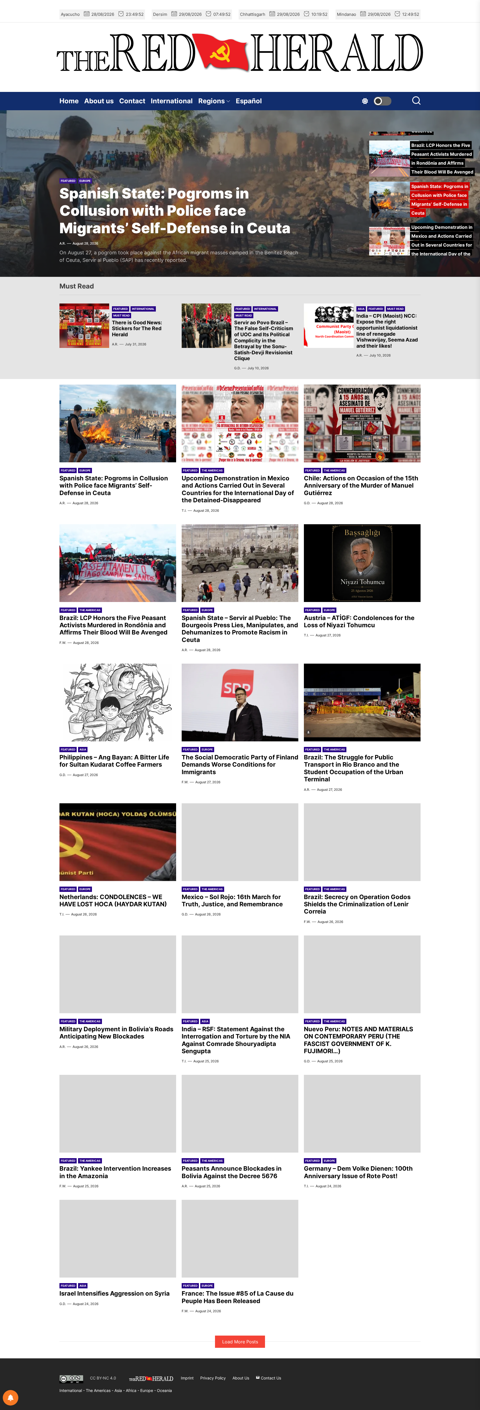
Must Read (121, 315)
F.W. (62, 643)
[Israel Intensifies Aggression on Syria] (117, 1239)
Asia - (120, 1390)
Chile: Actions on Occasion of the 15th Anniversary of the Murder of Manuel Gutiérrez (361, 485)
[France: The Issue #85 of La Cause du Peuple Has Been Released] (240, 1239)
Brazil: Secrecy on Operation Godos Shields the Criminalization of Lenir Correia (357, 904)
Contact (132, 101)
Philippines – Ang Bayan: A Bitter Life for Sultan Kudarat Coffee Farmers (114, 761)
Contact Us (270, 1378)
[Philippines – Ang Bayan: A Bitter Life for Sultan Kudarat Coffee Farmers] (117, 702)
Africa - (133, 1390)
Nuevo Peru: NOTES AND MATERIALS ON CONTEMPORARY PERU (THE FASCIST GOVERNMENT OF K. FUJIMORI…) (358, 1040)
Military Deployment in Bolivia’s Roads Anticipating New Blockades (116, 1032)
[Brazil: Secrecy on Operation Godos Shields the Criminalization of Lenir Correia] (362, 842)
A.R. (62, 243)
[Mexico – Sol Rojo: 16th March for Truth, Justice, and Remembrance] (240, 842)
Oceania (164, 1390)
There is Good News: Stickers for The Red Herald (137, 328)
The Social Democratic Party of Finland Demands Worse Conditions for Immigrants (240, 765)
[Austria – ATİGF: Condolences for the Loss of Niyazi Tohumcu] (362, 563)
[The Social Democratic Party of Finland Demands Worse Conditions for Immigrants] (240, 702)
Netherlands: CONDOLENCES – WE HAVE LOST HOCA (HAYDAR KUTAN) (113, 900)
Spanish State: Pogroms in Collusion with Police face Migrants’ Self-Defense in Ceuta (175, 211)
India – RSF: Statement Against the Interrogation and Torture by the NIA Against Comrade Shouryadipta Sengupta (236, 1040)
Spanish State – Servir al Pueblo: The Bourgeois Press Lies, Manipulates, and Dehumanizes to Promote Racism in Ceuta (240, 628)
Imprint (187, 1378)
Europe (85, 180)
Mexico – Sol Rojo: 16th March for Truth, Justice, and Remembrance (232, 900)
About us (99, 101)
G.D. (237, 368)
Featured (68, 180)
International (172, 101)
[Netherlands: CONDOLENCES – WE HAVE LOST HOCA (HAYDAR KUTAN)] (117, 842)
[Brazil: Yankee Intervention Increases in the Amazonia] (117, 1114)
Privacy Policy (213, 1378)
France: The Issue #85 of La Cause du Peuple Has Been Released (238, 1297)
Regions (211, 101)
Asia (361, 308)
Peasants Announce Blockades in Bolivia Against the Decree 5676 (232, 1172)
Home (69, 101)
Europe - (148, 1390)
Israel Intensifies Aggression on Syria (114, 1293)
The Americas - (100, 1390)
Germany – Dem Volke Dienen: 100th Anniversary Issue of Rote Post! (358, 1172)
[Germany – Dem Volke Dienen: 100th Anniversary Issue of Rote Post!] (362, 1114)
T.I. (184, 510)
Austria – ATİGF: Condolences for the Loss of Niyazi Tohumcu (359, 621)
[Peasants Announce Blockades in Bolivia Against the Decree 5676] (240, 1114)
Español (249, 101)
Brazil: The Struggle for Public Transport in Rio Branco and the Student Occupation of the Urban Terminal (353, 768)
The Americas (212, 470)
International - (72, 1390)
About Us (240, 1378)
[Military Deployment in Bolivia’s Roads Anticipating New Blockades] (117, 974)
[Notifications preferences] (10, 1398)
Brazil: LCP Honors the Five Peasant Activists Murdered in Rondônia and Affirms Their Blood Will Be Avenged (113, 625)
